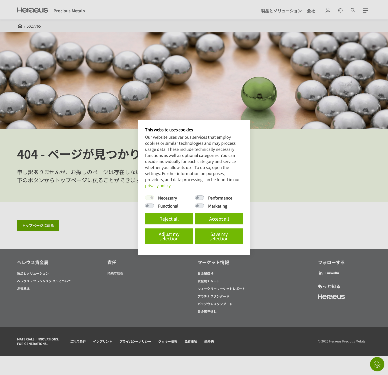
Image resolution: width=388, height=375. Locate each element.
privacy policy (157, 185)
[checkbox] (149, 197)
